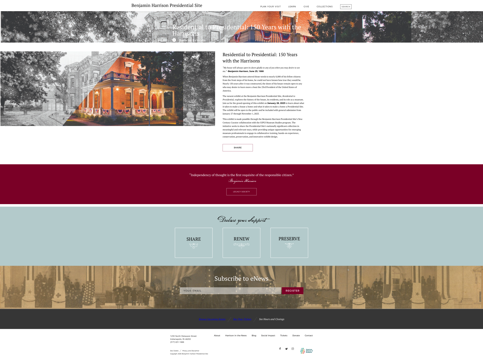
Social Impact (268, 335)
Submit (340, 14)
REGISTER (293, 290)
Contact (309, 335)
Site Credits (174, 351)
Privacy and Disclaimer (190, 351)
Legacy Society (241, 192)
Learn (292, 6)
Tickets (283, 335)
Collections (325, 6)
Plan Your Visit (270, 6)
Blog (254, 335)
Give (306, 6)
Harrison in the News (236, 335)
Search (346, 7)
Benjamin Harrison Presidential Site (166, 5)
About (217, 335)
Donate (296, 335)
